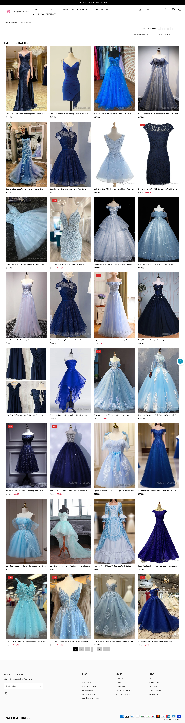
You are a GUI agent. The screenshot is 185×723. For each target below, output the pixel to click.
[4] (169, 28)
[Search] (166, 9)
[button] (180, 367)
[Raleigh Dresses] (18, 11)
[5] (173, 28)
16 (99, 649)
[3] (165, 28)
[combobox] (156, 9)
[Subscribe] (39, 686)
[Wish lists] (173, 9)
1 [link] (75, 649)
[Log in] (140, 9)
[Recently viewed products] (180, 361)
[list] (159, 28)
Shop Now (103, 2)
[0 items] (179, 9)
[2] (162, 28)
